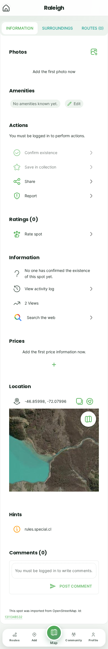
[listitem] (54, 181)
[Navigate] (89, 401)
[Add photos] (94, 52)
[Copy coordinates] (79, 401)
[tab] (20, 28)
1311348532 (13, 617)
